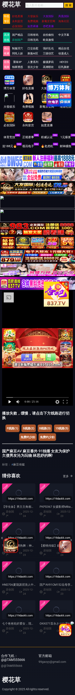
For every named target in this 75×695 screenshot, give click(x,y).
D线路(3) (45, 428)
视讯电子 (28, 146)
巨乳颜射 (63, 67)
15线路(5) (61, 428)
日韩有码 (33, 34)
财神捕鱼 (65, 146)
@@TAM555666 (11, 665)
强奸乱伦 (48, 48)
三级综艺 (48, 53)
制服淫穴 (17, 48)
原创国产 (17, 39)
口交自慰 (33, 48)
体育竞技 (9, 137)
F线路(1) (12, 428)
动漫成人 (63, 53)
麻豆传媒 (19, 464)
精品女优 (63, 48)
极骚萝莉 (48, 62)
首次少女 (33, 67)
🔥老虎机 (47, 146)
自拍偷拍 (48, 34)
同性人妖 (17, 53)
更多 (66, 476)
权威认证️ (47, 137)
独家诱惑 (17, 67)
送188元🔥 (9, 146)
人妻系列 (33, 62)
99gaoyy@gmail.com (52, 661)
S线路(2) (28, 428)
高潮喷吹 (48, 67)
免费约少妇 (28, 437)
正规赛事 (28, 137)
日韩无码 (33, 39)
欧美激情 (48, 39)
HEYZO (64, 62)
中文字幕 (63, 34)
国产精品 (17, 34)
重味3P (17, 62)
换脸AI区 (33, 53)
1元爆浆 (65, 137)
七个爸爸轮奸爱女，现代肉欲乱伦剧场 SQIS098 (33, 623)
